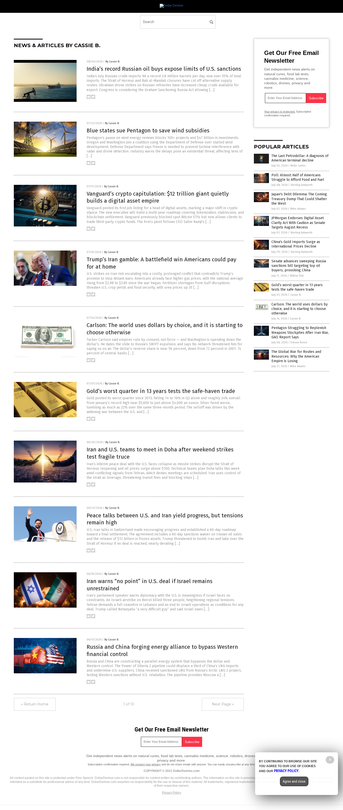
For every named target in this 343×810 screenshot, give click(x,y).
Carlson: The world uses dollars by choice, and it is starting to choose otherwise (299, 308)
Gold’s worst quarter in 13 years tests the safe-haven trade (161, 391)
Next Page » (223, 704)
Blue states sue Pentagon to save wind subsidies (148, 130)
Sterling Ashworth (302, 185)
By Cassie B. (112, 61)
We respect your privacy (146, 764)
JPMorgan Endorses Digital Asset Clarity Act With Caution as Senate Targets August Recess (298, 222)
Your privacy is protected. (279, 111)
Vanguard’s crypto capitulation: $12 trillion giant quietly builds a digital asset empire (158, 197)
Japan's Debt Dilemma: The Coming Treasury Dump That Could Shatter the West (299, 198)
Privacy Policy (171, 792)
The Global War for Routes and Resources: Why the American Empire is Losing (296, 356)
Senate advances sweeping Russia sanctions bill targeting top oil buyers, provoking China (298, 265)
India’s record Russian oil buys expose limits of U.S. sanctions (164, 68)
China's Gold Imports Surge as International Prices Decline (295, 244)
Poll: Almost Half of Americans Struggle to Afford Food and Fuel (297, 177)
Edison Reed (299, 342)
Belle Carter (298, 165)
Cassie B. (295, 294)
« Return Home (34, 704)
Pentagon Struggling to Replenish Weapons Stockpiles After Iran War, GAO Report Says (300, 332)
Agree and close (294, 781)
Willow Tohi (297, 275)
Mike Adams (298, 208)
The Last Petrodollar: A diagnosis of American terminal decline (299, 158)
